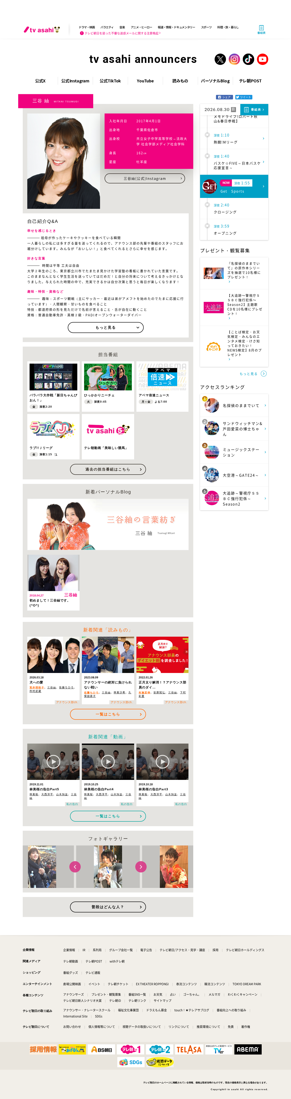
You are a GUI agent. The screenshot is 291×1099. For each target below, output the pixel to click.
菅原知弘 (159, 692)
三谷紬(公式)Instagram (145, 178)
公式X (40, 81)
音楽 (122, 27)
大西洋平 (47, 794)
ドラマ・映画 (87, 27)
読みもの (180, 81)
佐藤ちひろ (66, 687)
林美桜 (34, 794)
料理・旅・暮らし (228, 27)
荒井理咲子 (37, 687)
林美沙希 (119, 692)
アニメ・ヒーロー (141, 27)
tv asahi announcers (143, 59)
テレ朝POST (250, 81)
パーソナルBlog (215, 81)
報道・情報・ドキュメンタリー (176, 27)
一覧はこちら (108, 714)
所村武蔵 (35, 691)
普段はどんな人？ (108, 907)
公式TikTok (110, 81)
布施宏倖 (145, 692)
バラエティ (107, 27)
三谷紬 (51, 687)
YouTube (145, 81)
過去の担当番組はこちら (107, 469)
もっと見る (105, 327)
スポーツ (206, 27)
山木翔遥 (62, 794)
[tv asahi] (43, 29)
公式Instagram (75, 81)
